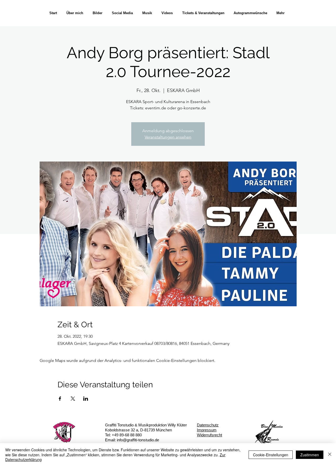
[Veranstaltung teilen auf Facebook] (59, 399)
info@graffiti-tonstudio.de (138, 440)
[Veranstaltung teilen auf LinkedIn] (85, 399)
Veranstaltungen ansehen (168, 137)
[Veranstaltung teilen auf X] (72, 399)
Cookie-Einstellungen (270, 454)
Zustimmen (309, 454)
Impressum (207, 430)
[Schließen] (330, 454)
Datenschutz (208, 425)
